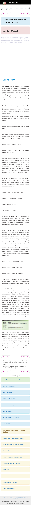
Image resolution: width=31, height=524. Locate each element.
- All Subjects (7, 411)
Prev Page (7, 13)
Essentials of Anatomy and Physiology (17, 8)
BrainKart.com (14, 2)
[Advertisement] (15, 59)
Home (3, 8)
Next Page (24, 13)
